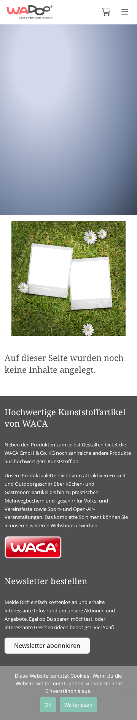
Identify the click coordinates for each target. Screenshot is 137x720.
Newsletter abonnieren (47, 645)
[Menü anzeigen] (124, 12)
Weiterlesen (78, 705)
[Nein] (127, 693)
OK (48, 705)
